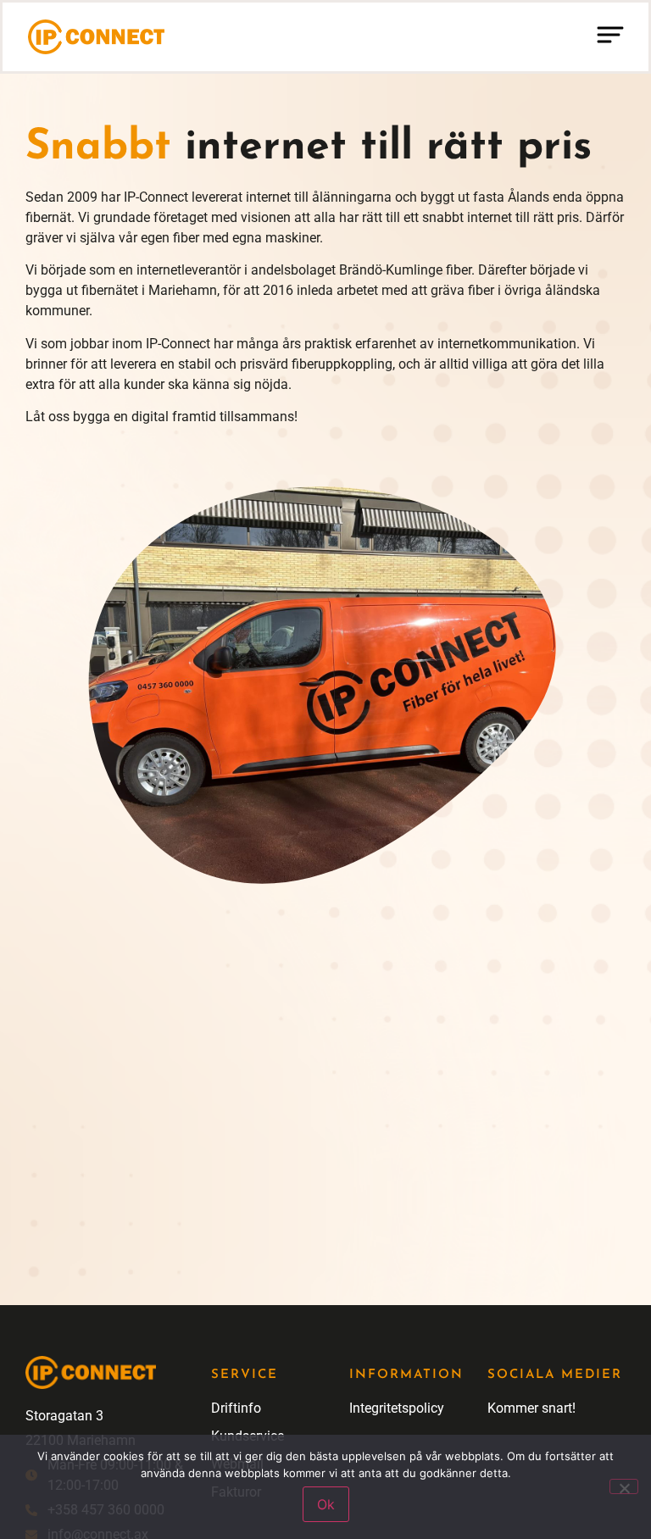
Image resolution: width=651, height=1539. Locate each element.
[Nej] (623, 1486)
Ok (326, 1504)
